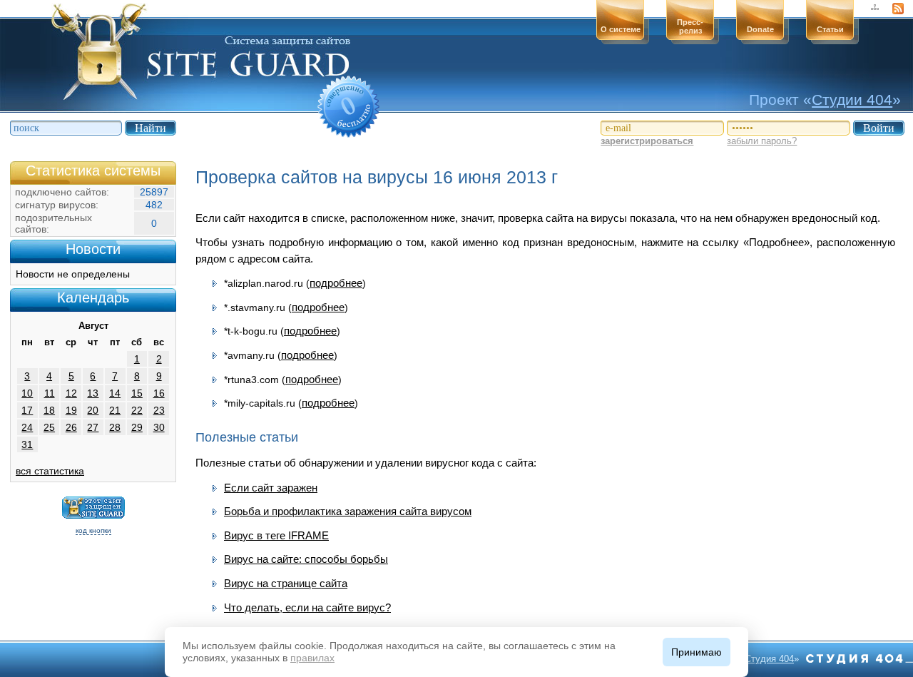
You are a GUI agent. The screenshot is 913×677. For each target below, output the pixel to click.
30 (159, 427)
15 (137, 393)
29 (137, 427)
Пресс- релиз (690, 26)
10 (27, 393)
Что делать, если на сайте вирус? (307, 607)
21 (115, 410)
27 (92, 427)
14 (115, 393)
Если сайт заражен (270, 488)
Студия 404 (769, 658)
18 (49, 410)
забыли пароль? (762, 141)
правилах (312, 657)
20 (92, 410)
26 (71, 427)
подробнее (336, 283)
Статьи (830, 29)
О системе (621, 29)
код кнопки (93, 530)
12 (71, 393)
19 (71, 410)
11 (49, 393)
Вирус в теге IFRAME (276, 535)
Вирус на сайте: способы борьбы (306, 559)
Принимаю (696, 652)
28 (115, 427)
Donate (760, 29)
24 (27, 427)
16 (159, 393)
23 (159, 410)
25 (49, 427)
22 (137, 410)
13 (92, 393)
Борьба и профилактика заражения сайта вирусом (347, 511)
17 (27, 410)
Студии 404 (852, 99)
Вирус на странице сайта (285, 583)
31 (27, 444)
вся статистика (50, 471)
